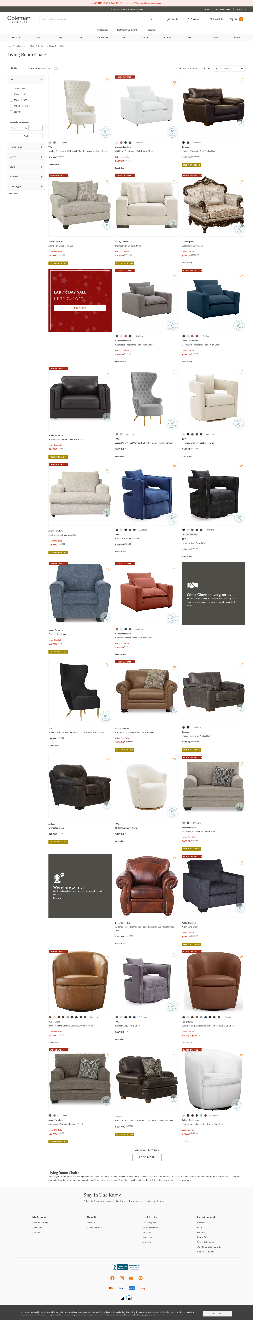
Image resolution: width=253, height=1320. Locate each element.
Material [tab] (14, 176)
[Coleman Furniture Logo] (18, 22)
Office (188, 37)
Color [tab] (13, 156)
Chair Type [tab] (15, 186)
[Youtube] (131, 1279)
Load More (147, 1157)
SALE (216, 37)
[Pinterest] (140, 1279)
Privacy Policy (118, 1315)
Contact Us (241, 9)
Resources (151, 30)
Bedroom (15, 37)
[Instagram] (121, 1279)
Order (37, 1227)
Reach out (57, 898)
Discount (150, 1227)
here (154, 1315)
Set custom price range (20, 122)
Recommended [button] (222, 68)
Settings (40, 1222)
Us (90, 1222)
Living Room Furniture (16, 46)
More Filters (12, 193)
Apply (26, 136)
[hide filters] (14, 68)
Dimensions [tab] (16, 146)
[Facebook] (112, 1279)
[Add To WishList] (108, 79)
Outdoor (145, 37)
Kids (124, 37)
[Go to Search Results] (151, 19)
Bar (80, 37)
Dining (59, 37)
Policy (203, 1237)
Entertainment (102, 37)
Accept (217, 1314)
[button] (172, 19)
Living (37, 37)
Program (149, 1222)
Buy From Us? (95, 1227)
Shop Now (80, 308)
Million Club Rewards (127, 30)
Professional (102, 30)
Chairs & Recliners (37, 46)
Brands (237, 37)
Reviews (205, 1251)
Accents (167, 37)
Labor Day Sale (122, 157)
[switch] (55, 68)
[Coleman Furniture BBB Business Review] (126, 1269)
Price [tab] (12, 79)
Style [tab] (12, 166)
